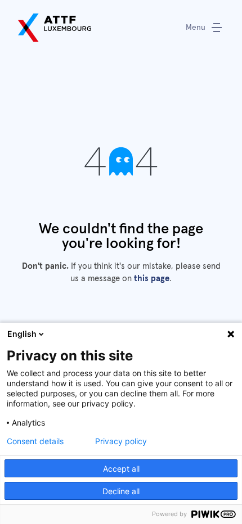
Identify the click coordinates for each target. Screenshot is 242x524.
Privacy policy (121, 441)
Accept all (121, 468)
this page (151, 278)
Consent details (35, 441)
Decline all (121, 491)
